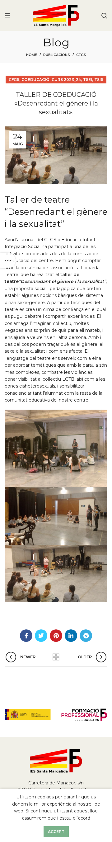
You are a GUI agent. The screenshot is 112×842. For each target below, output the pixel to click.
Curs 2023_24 (66, 79)
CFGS (81, 55)
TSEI (87, 79)
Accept (56, 831)
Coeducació (35, 79)
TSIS (98, 79)
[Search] (104, 15)
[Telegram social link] (86, 635)
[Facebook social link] (26, 635)
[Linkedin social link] (71, 635)
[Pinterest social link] (56, 635)
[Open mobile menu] (7, 15)
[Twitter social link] (41, 635)
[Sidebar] (8, 260)
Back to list (56, 657)
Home (31, 55)
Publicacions (56, 55)
